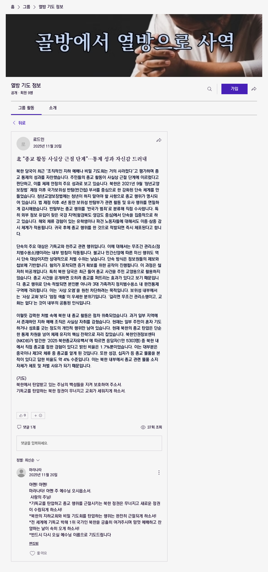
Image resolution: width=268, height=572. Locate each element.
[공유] (159, 140)
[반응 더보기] (38, 415)
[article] (89, 346)
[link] (26, 108)
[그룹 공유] (254, 89)
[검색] (209, 89)
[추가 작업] (159, 472)
